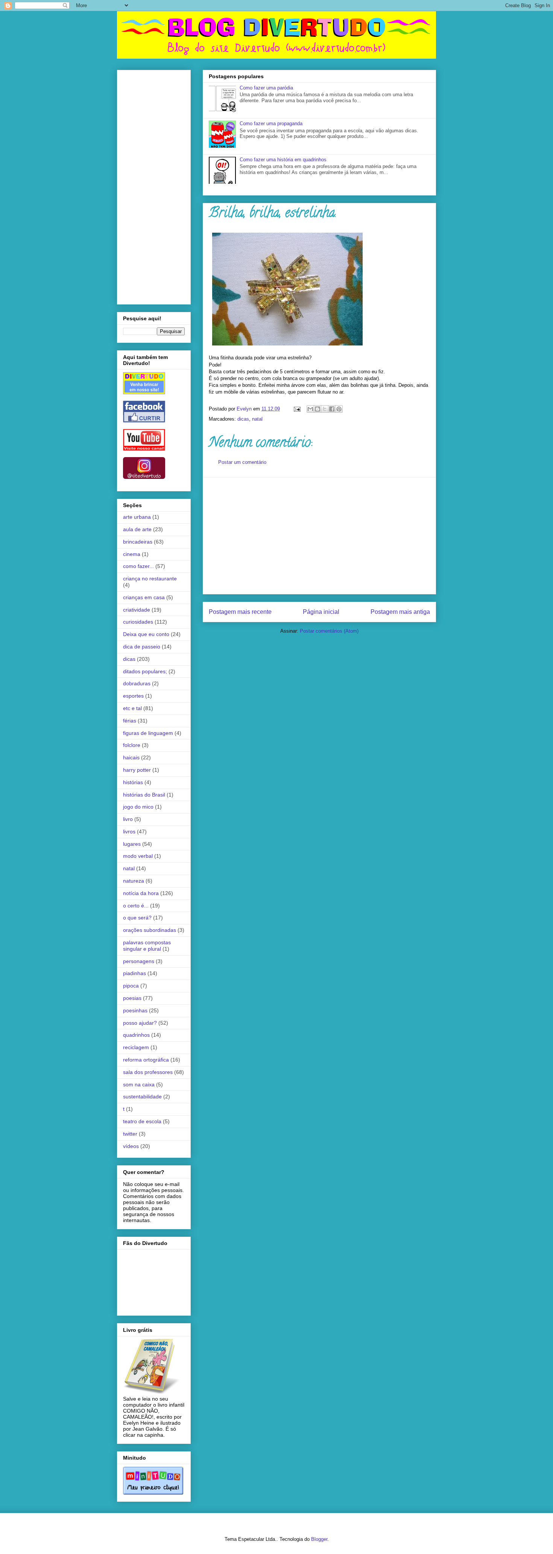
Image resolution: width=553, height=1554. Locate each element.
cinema (131, 554)
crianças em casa (144, 597)
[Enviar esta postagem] (296, 409)
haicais (131, 757)
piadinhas (134, 973)
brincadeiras (137, 542)
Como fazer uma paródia (266, 88)
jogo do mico (138, 807)
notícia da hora (141, 893)
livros (129, 831)
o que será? (137, 918)
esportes (133, 696)
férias (129, 721)
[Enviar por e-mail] (310, 409)
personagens (138, 961)
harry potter (137, 770)
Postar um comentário (242, 462)
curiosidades (138, 622)
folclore (131, 745)
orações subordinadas (149, 930)
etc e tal (132, 708)
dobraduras (136, 683)
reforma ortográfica (146, 1060)
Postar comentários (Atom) (329, 631)
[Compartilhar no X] (324, 409)
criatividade (136, 610)
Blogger (319, 1539)
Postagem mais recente (240, 612)
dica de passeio (141, 647)
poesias (132, 998)
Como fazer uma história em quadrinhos (283, 159)
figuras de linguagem (148, 733)
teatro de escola (142, 1121)
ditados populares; (145, 671)
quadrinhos (136, 1035)
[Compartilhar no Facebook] (332, 409)
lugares (132, 844)
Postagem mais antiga (400, 612)
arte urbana (137, 517)
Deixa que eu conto (146, 634)
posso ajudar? (140, 1023)
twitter (130, 1134)
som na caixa (139, 1084)
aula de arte (137, 529)
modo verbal (138, 856)
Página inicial (321, 612)
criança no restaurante (150, 579)
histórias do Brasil (144, 795)
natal (257, 419)
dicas (243, 419)
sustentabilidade (142, 1097)
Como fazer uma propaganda (271, 123)
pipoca (131, 986)
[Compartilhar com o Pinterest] (339, 409)
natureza (133, 881)
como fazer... (138, 566)
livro (128, 819)
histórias (133, 782)
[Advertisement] (319, 535)
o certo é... (136, 906)
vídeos (131, 1146)
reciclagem (136, 1047)
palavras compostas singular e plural (147, 945)
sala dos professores (148, 1072)
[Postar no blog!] (317, 409)
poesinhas (135, 1010)
